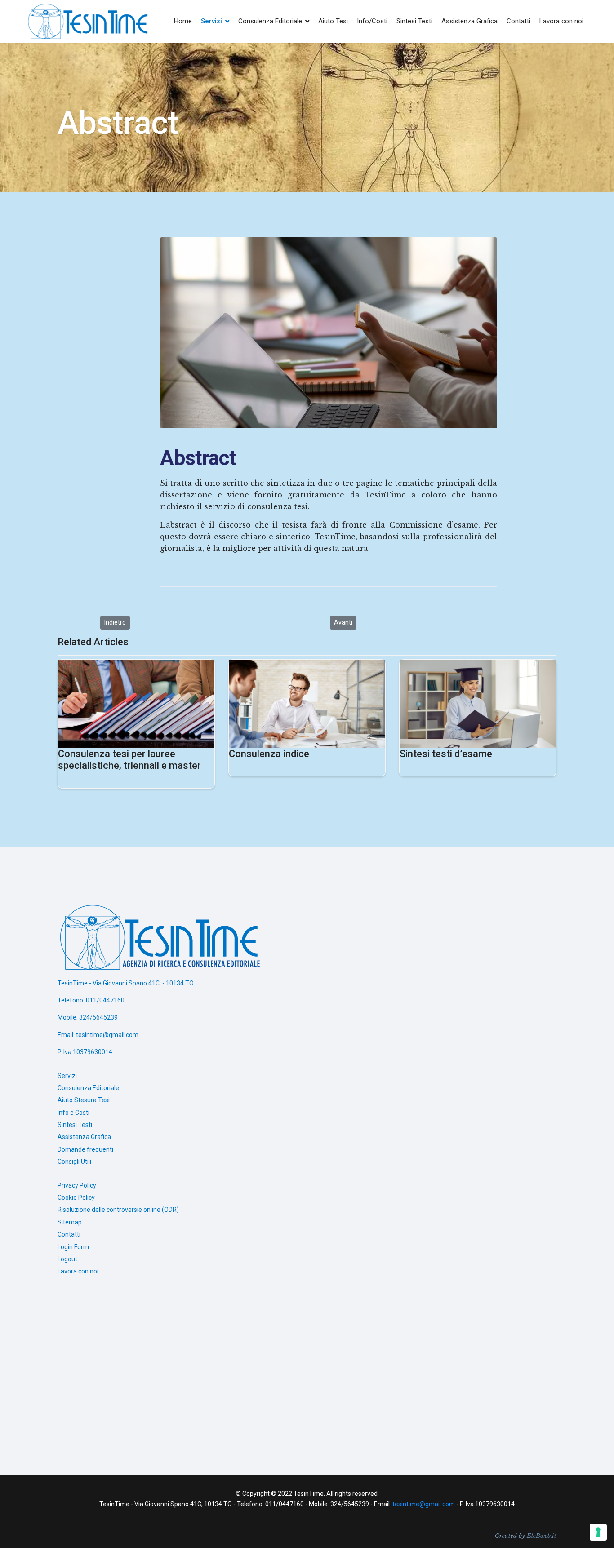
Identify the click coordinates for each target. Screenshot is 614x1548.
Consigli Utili (74, 1161)
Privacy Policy (77, 1185)
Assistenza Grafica (469, 21)
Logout (67, 1259)
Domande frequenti (85, 1149)
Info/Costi (372, 21)
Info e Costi (73, 1112)
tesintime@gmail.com (423, 1504)
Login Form (73, 1247)
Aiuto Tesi (333, 21)
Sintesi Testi (414, 21)
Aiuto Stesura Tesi (84, 1100)
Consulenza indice (269, 753)
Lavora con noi (561, 21)
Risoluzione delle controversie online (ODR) (118, 1209)
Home (183, 21)
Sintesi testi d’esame (446, 753)
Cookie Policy (76, 1197)
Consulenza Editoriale (270, 21)
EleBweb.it (541, 1535)
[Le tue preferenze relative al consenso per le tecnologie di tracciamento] (598, 1532)
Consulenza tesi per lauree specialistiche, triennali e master (129, 759)
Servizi (211, 21)
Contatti (518, 21)
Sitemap (70, 1222)
